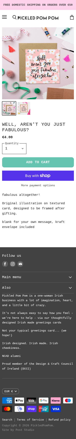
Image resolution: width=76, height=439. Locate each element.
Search (7, 419)
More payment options (38, 185)
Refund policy (60, 419)
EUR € (8, 391)
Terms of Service (30, 419)
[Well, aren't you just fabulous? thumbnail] (9, 108)
